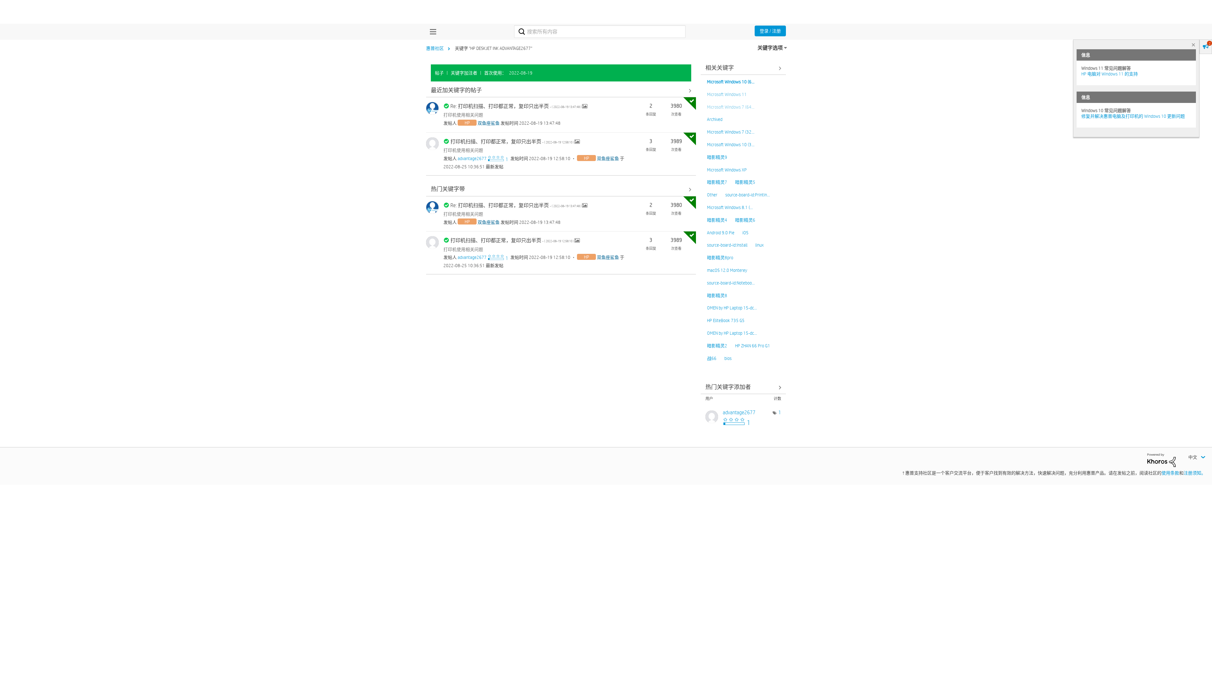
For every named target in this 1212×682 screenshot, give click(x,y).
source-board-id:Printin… (747, 195)
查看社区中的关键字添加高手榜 (743, 387)
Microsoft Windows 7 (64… (730, 107)
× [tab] (1193, 45)
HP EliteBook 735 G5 (726, 320)
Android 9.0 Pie (720, 233)
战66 (711, 358)
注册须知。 (1195, 473)
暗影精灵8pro (720, 257)
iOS (745, 233)
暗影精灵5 (745, 182)
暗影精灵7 (717, 182)
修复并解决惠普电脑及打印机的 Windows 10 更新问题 (1133, 116)
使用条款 (1170, 473)
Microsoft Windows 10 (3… (730, 144)
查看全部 (561, 90)
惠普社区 (435, 48)
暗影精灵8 (717, 295)
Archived (714, 119)
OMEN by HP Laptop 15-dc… (732, 308)
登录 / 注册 (770, 31)
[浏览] (431, 31)
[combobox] (600, 31)
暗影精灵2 (717, 346)
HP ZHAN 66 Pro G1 (752, 346)
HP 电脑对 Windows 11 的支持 (1109, 74)
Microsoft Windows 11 (727, 94)
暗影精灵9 (717, 157)
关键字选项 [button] (770, 48)
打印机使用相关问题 (463, 115)
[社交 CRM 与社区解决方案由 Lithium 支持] (1161, 460)
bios (728, 358)
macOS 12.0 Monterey (727, 270)
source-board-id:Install (727, 245)
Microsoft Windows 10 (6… (730, 82)
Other (712, 195)
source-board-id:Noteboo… (731, 283)
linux (759, 245)
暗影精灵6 (745, 220)
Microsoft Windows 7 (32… (730, 132)
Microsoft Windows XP (727, 170)
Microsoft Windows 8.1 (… (730, 207)
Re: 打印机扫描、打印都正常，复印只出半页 (516, 106)
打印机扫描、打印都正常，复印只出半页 (512, 141)
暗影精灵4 (717, 220)
